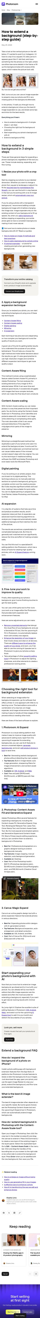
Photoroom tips (16, 10)
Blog (8, 10)
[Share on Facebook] (4, 1213)
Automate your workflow (12, 1250)
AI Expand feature (22, 552)
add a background (26, 216)
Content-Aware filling (12, 321)
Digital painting (10, 326)
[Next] (35, 1273)
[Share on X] (9, 1213)
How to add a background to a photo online (21, 241)
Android (21, 771)
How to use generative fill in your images (20, 1182)
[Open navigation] (36, 4)
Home (3, 10)
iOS (15, 771)
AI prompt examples (12, 243)
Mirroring (7, 328)
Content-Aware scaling (13, 323)
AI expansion (9, 331)
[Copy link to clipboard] (20, 1213)
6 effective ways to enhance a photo (18, 1185)
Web (30, 771)
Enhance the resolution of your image (19, 638)
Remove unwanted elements (15, 625)
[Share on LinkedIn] (14, 1213)
